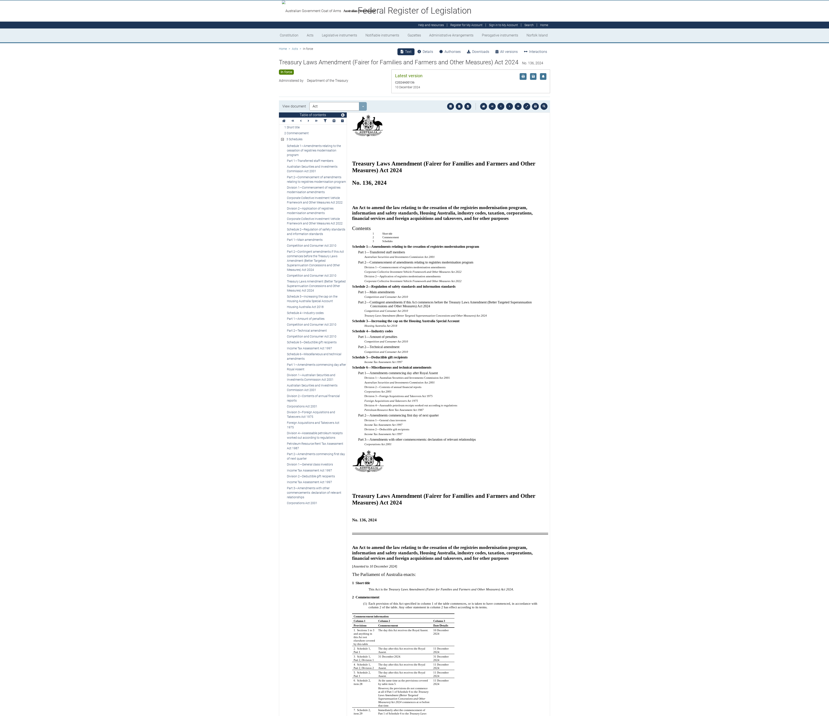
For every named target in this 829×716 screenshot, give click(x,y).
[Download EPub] (450, 106)
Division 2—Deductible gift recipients (311, 476)
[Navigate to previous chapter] (492, 106)
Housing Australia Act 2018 (305, 307)
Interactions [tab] (538, 52)
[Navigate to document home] (483, 106)
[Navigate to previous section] (500, 106)
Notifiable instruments (382, 35)
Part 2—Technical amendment (307, 330)
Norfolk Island (537, 35)
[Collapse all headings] (342, 121)
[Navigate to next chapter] (518, 106)
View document (294, 106)
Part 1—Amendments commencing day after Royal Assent (316, 367)
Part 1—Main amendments (305, 239)
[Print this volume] (535, 106)
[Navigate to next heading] (308, 121)
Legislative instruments (339, 35)
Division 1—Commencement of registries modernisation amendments (313, 190)
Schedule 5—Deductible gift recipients (312, 342)
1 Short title (292, 127)
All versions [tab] (509, 52)
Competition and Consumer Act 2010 (311, 245)
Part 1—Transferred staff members (310, 160)
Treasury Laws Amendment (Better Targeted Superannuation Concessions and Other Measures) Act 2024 (316, 286)
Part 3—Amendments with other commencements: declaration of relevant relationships (314, 492)
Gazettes (414, 35)
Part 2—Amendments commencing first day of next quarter (316, 456)
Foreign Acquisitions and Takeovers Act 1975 (313, 425)
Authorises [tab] (453, 52)
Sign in (503, 25)
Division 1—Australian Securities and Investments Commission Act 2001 (311, 377)
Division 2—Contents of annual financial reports (313, 398)
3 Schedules (294, 139)
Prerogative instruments (500, 35)
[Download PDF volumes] (459, 106)
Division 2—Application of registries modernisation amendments (310, 211)
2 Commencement (296, 133)
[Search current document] (544, 106)
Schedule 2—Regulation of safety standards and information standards (316, 232)
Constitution (289, 35)
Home (283, 48)
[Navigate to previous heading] (301, 121)
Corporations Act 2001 (302, 406)
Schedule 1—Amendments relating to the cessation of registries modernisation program (314, 150)
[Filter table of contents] (325, 121)
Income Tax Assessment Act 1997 (309, 348)
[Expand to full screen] (526, 106)
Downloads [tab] (480, 52)
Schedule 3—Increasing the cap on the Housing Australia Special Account (312, 299)
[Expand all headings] (334, 121)
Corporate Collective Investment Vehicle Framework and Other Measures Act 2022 (315, 200)
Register (466, 25)
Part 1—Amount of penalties (305, 318)
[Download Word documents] (467, 106)
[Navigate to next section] (509, 106)
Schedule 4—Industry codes (305, 313)
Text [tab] (408, 52)
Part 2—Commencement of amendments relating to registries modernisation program (316, 179)
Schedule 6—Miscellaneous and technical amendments (314, 356)
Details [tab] (428, 52)
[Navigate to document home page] (284, 121)
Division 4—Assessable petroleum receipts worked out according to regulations (315, 435)
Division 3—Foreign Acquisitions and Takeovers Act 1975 (311, 414)
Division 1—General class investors (310, 464)
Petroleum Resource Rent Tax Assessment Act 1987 (315, 446)
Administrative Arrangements (451, 35)
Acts (310, 35)
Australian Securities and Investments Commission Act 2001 (312, 169)
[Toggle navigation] (343, 115)
